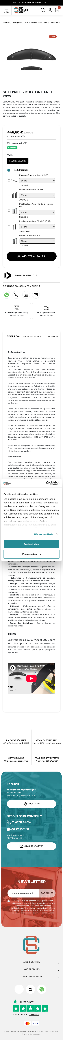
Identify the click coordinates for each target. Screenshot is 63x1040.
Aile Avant (55, 22)
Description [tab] (13, 336)
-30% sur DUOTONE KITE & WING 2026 (29, 3)
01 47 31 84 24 (21, 822)
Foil (26, 22)
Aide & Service (31, 962)
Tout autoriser (31, 544)
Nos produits (31, 969)
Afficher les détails (43, 534)
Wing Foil (17, 22)
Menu (6, 10)
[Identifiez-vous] (50, 10)
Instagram (30, 989)
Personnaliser (29, 554)
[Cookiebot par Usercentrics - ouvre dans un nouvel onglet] (46, 483)
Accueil (6, 22)
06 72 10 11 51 (20, 829)
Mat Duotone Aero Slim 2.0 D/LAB (34, 221)
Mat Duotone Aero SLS (29, 235)
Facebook (19, 989)
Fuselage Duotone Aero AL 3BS (33, 175)
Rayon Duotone (24, 275)
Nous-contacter (33, 846)
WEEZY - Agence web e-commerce (20, 1031)
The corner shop (31, 976)
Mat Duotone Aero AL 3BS (31, 189)
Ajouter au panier (34, 256)
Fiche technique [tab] (32, 336)
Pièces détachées (39, 22)
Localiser (33, 804)
